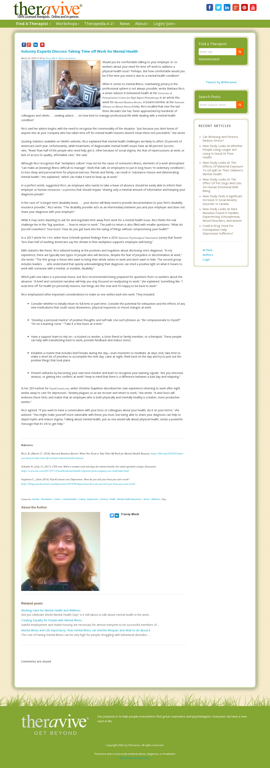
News (125, 23)
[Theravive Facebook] (209, 7)
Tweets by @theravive (221, 82)
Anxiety (35, 499)
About (141, 23)
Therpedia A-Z (98, 23)
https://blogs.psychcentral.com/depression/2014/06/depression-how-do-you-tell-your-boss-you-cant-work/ (78, 484)
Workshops (66, 23)
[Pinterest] (244, 7)
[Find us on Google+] (235, 7)
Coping (81, 499)
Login (206, 259)
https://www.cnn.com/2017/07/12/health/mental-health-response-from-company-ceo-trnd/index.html (75, 471)
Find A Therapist (32, 23)
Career (57, 499)
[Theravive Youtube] (253, 7)
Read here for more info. (135, 758)
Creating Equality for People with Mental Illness (51, 620)
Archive (207, 250)
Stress (146, 499)
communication (69, 499)
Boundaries (46, 499)
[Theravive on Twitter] (218, 7)
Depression (92, 499)
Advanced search (209, 59)
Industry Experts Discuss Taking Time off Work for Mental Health (79, 51)
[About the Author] (67, 58)
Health (112, 499)
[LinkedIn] (227, 7)
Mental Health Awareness (129, 499)
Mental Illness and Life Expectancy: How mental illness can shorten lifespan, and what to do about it (85, 630)
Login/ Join (164, 23)
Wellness (155, 499)
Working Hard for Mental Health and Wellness (50, 610)
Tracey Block (51, 58)
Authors (208, 255)
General (104, 499)
